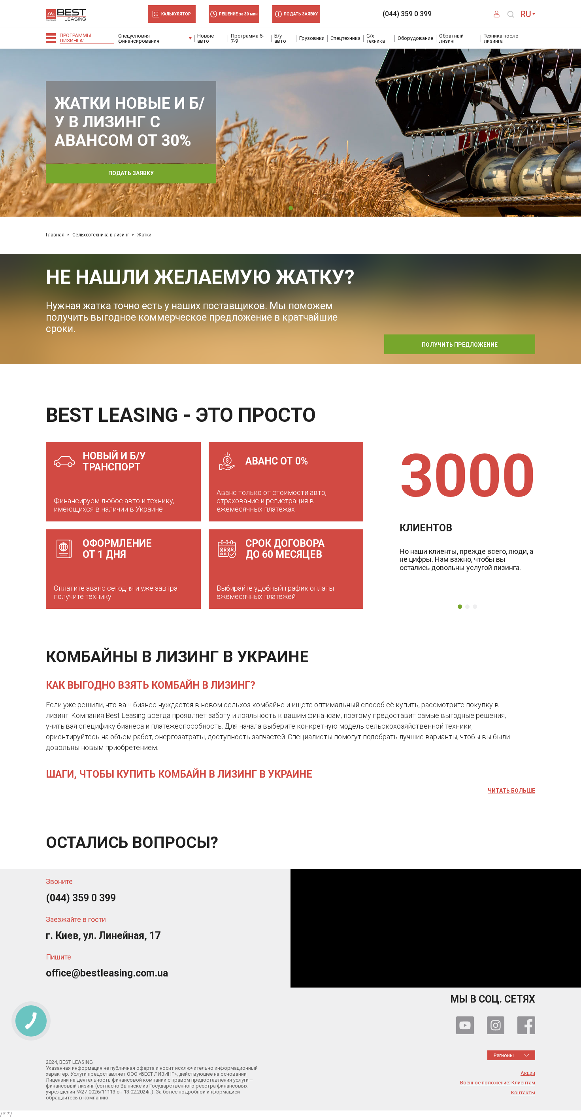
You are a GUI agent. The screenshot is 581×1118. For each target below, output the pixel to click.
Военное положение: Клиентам (497, 1083)
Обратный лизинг (451, 38)
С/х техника (375, 38)
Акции (528, 1073)
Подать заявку (131, 173)
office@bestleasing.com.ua (107, 973)
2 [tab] (467, 606)
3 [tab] (475, 606)
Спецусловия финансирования (138, 38)
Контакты (523, 1092)
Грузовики (311, 38)
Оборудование (415, 38)
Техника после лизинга (501, 38)
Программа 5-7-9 (247, 38)
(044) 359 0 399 (407, 14)
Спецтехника (345, 38)
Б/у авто (280, 38)
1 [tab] (291, 208)
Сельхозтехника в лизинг (100, 235)
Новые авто (205, 38)
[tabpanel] (290, 132)
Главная (55, 235)
